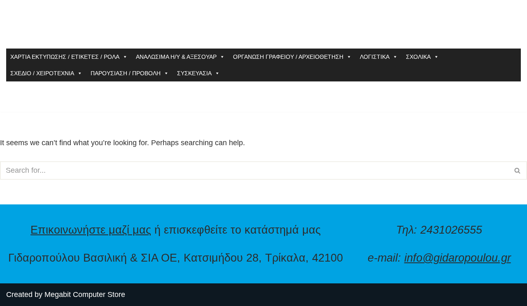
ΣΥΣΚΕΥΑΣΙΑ (194, 73)
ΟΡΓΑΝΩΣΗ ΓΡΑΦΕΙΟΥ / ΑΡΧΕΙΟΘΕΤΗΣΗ (288, 56)
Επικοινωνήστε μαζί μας (90, 229)
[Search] (517, 170)
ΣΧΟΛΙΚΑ (418, 56)
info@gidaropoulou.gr (457, 257)
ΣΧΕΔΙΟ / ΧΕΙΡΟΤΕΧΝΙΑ (42, 73)
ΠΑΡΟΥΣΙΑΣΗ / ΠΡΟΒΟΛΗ (126, 73)
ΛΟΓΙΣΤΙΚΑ (374, 56)
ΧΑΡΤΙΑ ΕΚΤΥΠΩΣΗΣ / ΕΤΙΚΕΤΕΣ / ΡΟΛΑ (64, 56)
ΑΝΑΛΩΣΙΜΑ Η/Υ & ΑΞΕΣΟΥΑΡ (176, 56)
